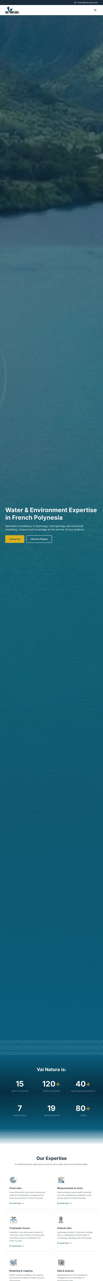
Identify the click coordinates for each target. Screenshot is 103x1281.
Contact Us (14, 539)
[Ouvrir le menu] (95, 10)
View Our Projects (39, 539)
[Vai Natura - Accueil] (12, 10)
